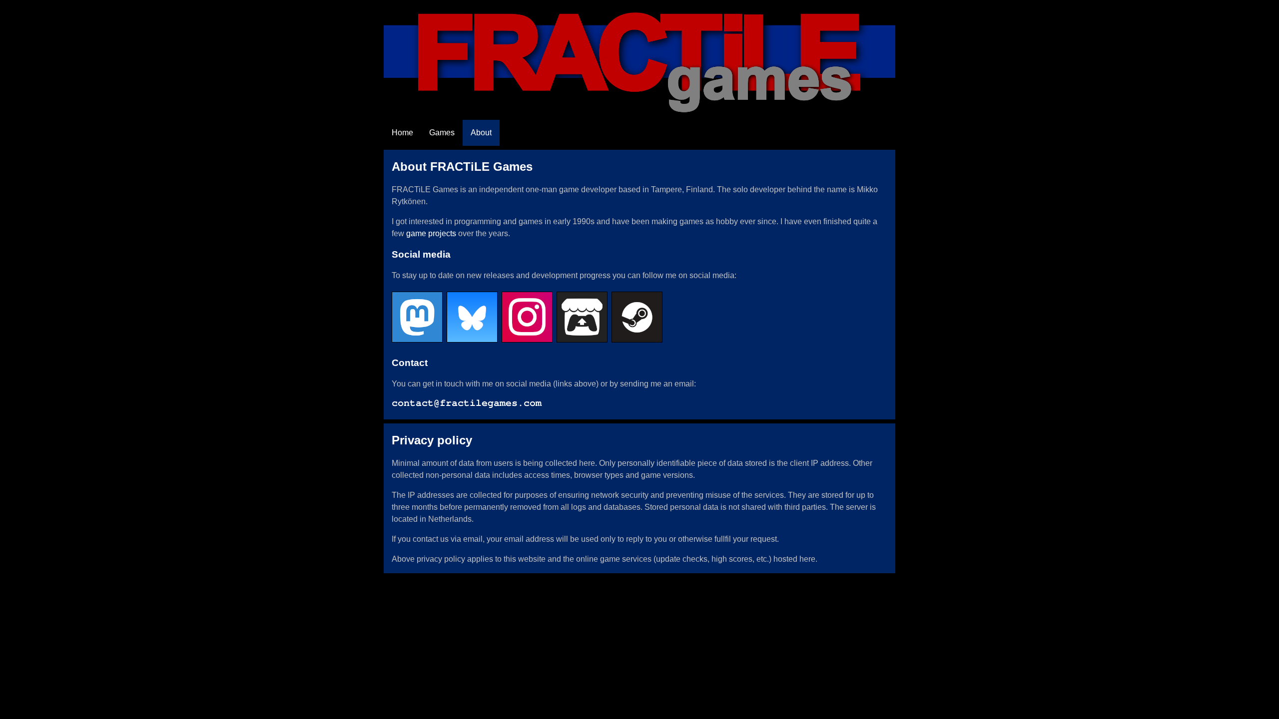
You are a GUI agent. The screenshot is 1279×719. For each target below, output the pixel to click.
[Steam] (639, 342)
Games (442, 132)
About (481, 132)
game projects (431, 233)
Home (402, 132)
